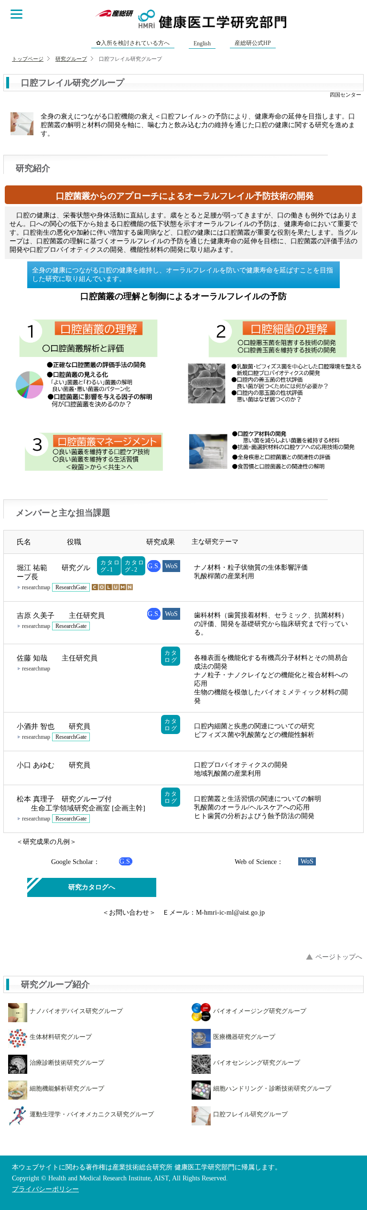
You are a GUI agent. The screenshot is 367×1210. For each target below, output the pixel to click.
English (202, 43)
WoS (171, 566)
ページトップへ (338, 957)
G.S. (154, 566)
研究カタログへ (91, 887)
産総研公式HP (253, 43)
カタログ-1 (110, 566)
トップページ (27, 59)
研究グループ (71, 59)
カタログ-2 (134, 566)
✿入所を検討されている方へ (133, 43)
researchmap (36, 587)
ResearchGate (70, 587)
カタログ (171, 656)
